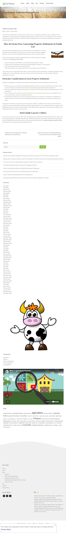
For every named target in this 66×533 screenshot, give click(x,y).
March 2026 (6, 189)
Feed (37, 492)
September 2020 (7, 281)
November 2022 (7, 239)
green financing (32, 421)
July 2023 (5, 227)
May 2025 (5, 195)
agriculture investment (14, 416)
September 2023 (7, 223)
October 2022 (6, 241)
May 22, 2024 (5, 31)
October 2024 (6, 203)
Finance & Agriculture (9, 28)
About (27, 3)
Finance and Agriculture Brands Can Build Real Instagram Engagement (21, 168)
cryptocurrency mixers (43, 415)
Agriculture (6, 357)
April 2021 (5, 268)
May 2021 (5, 266)
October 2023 (6, 221)
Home (22, 3)
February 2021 (7, 272)
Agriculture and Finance (48, 413)
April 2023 (5, 230)
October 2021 (6, 259)
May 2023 (5, 229)
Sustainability (26, 425)
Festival (42, 3)
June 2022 (6, 248)
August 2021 (6, 261)
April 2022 (5, 250)
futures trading (23, 421)
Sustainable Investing (48, 425)
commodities (23, 416)
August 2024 (6, 207)
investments (22, 422)
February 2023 (7, 234)
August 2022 (6, 245)
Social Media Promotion (7, 425)
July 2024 (5, 209)
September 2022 (7, 243)
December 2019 (7, 291)
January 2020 (6, 290)
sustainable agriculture (37, 425)
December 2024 (7, 202)
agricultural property (27, 413)
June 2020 (6, 284)
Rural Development (49, 422)
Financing (14, 421)
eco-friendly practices (11, 418)
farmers (25, 418)
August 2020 (6, 282)
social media (59, 422)
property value (34, 422)
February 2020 (7, 288)
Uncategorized (7, 364)
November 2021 (7, 257)
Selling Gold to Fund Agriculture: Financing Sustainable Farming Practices (16, 133)
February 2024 (7, 214)
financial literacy (7, 421)
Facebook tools (20, 418)
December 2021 (7, 255)
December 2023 (7, 218)
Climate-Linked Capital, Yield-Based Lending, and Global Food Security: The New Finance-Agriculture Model (30, 155)
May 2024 (5, 211)
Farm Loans (30, 418)
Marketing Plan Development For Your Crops (15, 480)
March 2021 (6, 270)
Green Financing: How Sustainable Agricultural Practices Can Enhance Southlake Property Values (49, 134)
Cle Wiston (9, 4)
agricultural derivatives (7, 413)
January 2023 (6, 236)
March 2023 (6, 232)
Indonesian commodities (40, 421)
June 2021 (6, 264)
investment (6, 422)
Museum (7, 474)
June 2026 (6, 186)
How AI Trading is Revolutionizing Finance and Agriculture (18, 174)
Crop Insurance (35, 415)
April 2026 (5, 187)
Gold (27, 421)
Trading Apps (55, 425)
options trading (28, 422)
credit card (29, 415)
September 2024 (7, 205)
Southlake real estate (17, 425)
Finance (5, 359)
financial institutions (55, 418)
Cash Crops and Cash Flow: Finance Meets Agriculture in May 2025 (20, 171)
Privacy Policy (49, 3)
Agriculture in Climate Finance (12, 478)
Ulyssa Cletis (14, 31)
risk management (41, 422)
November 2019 (7, 293)
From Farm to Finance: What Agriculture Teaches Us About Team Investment (22, 162)
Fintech (18, 421)
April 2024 (5, 212)
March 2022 (6, 252)
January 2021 (6, 273)
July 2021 (5, 263)
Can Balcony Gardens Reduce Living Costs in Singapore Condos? (20, 165)
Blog (32, 3)
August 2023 (6, 225)
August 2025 (6, 193)
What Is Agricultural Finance (11, 476)
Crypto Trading (52, 415)
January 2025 (6, 200)
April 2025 (5, 196)
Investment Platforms (13, 422)
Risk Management (7, 363)
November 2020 (7, 277)
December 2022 (7, 237)
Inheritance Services (50, 421)
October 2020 (6, 279)
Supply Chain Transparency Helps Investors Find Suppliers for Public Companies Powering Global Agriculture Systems (33, 159)
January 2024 (6, 216)
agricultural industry (18, 413)
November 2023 (7, 220)
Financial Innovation (45, 418)
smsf (55, 422)
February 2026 (7, 191)
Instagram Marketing (59, 421)
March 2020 (6, 286)
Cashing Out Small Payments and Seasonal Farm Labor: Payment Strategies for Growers (26, 177)
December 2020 (7, 275)
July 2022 (5, 246)
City (37, 3)
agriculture (37, 412)
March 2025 (6, 198)
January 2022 (6, 254)
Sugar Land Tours (9, 482)
